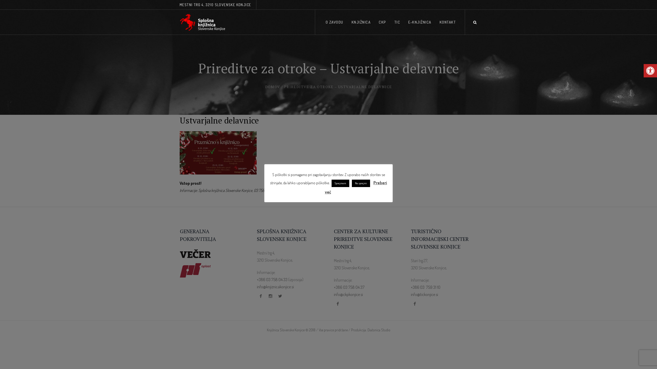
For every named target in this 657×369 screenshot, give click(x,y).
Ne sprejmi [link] (361, 183)
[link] (650, 70)
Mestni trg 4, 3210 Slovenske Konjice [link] (215, 5)
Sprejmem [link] (340, 183)
